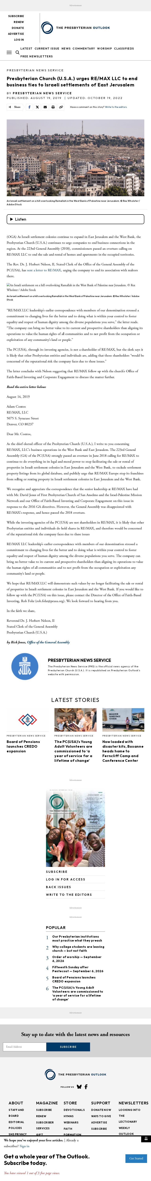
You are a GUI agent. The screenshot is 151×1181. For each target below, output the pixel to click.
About (16, 1102)
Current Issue (47, 48)
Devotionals (74, 1109)
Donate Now (101, 1109)
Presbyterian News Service (35, 70)
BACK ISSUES (58, 887)
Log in (19, 39)
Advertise (16, 33)
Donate (18, 27)
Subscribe (16, 16)
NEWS (66, 48)
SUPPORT (100, 1102)
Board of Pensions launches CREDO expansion (23, 746)
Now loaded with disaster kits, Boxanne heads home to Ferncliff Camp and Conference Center (123, 751)
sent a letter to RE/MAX (44, 270)
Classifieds (124, 48)
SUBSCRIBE (57, 872)
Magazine (47, 1102)
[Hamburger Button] (9, 52)
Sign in (24, 1146)
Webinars (71, 1122)
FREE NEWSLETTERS (36, 56)
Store (70, 1102)
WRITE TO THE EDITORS (69, 895)
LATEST (26, 48)
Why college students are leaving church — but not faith (78, 949)
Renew (19, 22)
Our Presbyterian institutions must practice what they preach (77, 938)
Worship (104, 48)
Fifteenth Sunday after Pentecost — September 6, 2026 (77, 969)
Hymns (69, 1116)
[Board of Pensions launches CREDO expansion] (28, 721)
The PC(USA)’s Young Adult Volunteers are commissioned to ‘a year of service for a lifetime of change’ (73, 751)
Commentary (84, 48)
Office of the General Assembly (48, 642)
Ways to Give (101, 1116)
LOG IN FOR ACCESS (66, 879)
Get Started (136, 1158)
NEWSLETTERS (134, 1102)
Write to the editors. (116, 106)
